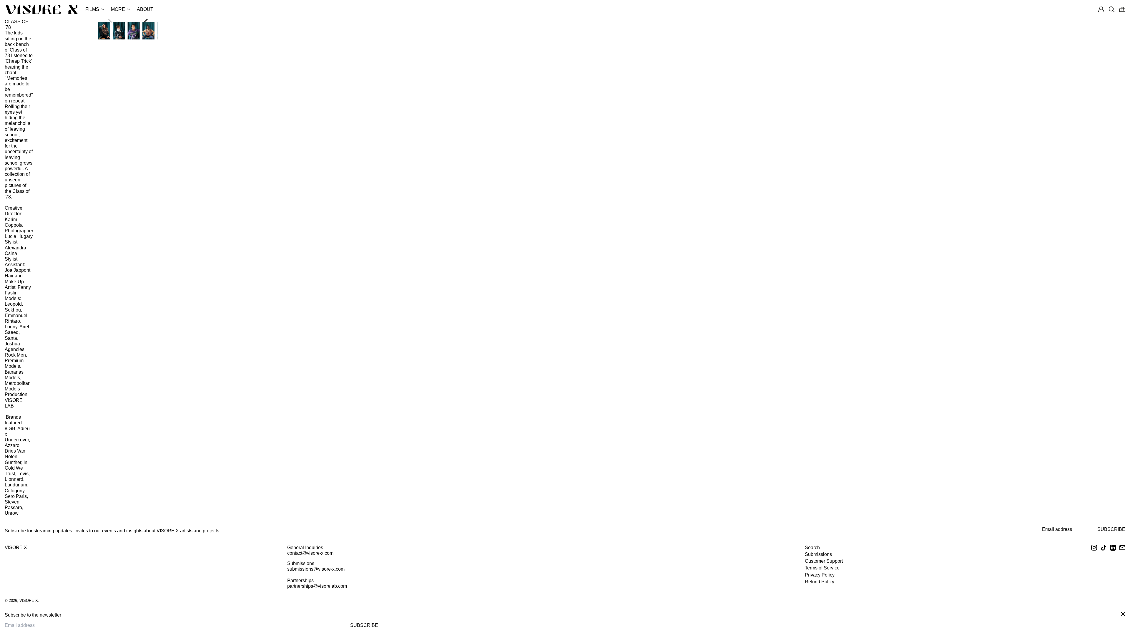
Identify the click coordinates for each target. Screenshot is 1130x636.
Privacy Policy (820, 574)
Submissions (818, 554)
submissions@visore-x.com (316, 569)
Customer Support (824, 561)
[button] (1122, 9)
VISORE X (16, 547)
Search (812, 547)
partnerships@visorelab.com (317, 586)
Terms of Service (822, 567)
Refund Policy (819, 581)
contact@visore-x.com (310, 553)
